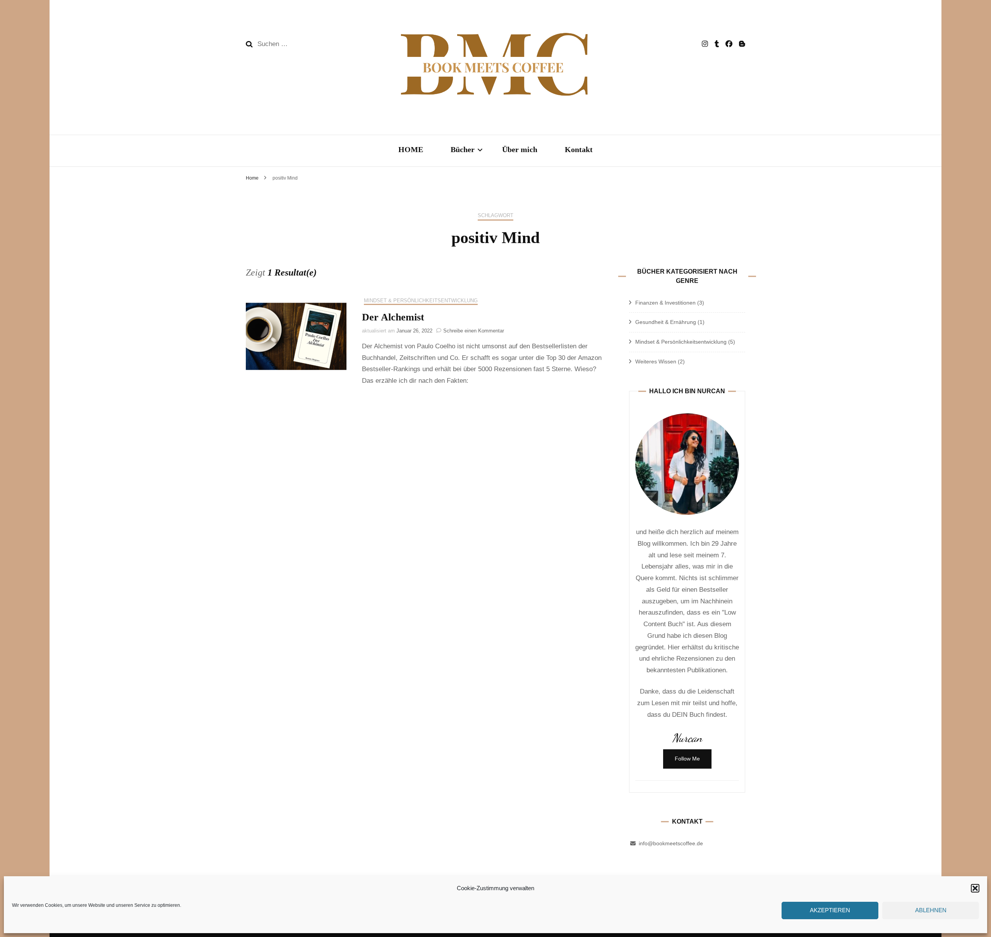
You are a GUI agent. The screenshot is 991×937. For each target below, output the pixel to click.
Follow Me (687, 758)
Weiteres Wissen (655, 361)
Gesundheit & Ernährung (665, 322)
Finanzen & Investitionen (665, 303)
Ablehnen (930, 910)
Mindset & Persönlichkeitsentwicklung (421, 300)
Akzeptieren (830, 910)
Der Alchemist (393, 317)
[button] (975, 888)
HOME (410, 149)
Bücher (463, 149)
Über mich (519, 149)
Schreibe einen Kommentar (473, 331)
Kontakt (579, 149)
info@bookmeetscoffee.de (671, 843)
